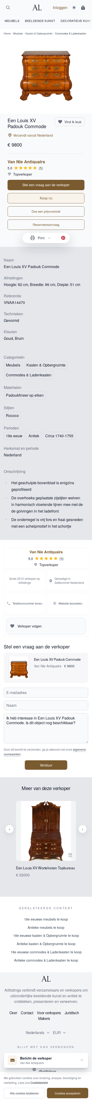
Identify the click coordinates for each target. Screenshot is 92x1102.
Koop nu (46, 198)
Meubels (18, 33)
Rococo (12, 415)
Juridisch (72, 1012)
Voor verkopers (49, 1012)
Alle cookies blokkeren (24, 1093)
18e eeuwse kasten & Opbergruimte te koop (46, 935)
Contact (27, 1012)
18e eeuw (14, 435)
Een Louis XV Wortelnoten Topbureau (45, 868)
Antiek (34, 435)
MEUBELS (12, 21)
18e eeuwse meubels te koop (46, 919)
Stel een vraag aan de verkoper (46, 184)
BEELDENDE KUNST (40, 21)
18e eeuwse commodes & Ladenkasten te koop (46, 952)
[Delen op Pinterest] (63, 238)
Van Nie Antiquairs (26, 162)
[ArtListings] (46, 979)
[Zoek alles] (8, 7)
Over (13, 1012)
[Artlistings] (38, 7)
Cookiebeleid (39, 1083)
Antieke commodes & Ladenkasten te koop (46, 960)
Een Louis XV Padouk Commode (57, 659)
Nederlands (35, 1032)
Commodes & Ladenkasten (28, 375)
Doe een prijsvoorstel (46, 211)
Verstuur (46, 765)
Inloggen (60, 7)
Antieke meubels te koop (46, 927)
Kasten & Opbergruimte (38, 33)
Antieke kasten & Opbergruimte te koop (46, 943)
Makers (44, 1018)
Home (7, 33)
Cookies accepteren (67, 1093)
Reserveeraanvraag (46, 224)
